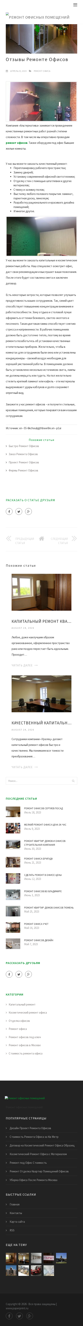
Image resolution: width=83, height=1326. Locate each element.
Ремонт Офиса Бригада (38, 858)
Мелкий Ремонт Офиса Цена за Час (45, 824)
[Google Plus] (28, 511)
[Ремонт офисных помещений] (37, 16)
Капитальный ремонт (22, 1004)
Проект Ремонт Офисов (24, 462)
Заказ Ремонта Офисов (23, 454)
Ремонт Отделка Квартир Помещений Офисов (39, 1171)
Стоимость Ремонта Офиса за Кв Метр (34, 1137)
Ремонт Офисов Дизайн (38, 940)
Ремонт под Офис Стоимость (28, 1162)
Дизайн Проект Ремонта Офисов (30, 1128)
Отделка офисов (19, 1021)
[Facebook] (9, 511)
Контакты (16, 1213)
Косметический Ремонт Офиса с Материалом (38, 1154)
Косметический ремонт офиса (28, 1012)
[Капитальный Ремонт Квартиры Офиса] (41, 592)
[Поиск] (73, 781)
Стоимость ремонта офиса (25, 1053)
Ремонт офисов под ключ (25, 1037)
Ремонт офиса (42, 71)
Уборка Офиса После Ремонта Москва (33, 1180)
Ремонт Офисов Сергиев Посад (43, 808)
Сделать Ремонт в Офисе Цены (43, 875)
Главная (14, 1204)
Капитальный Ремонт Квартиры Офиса (41, 621)
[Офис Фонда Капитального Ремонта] (48, 1258)
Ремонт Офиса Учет (36, 924)
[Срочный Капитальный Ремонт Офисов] (61, 1258)
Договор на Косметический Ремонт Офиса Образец (42, 1145)
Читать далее (22, 665)
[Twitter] (18, 511)
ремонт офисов (16, 143)
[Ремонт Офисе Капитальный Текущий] (11, 1270)
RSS (12, 1230)
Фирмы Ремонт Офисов (23, 470)
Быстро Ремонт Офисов (24, 446)
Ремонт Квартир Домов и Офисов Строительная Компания (44, 842)
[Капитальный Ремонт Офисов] (36, 1258)
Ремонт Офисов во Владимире (43, 891)
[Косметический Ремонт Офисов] (36, 1270)
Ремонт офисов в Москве (25, 1045)
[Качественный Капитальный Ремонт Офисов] (41, 693)
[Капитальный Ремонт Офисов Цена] (23, 1270)
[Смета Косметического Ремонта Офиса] (48, 1270)
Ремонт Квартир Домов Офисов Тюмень (49, 907)
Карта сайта (17, 1221)
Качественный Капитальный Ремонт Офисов (41, 723)
